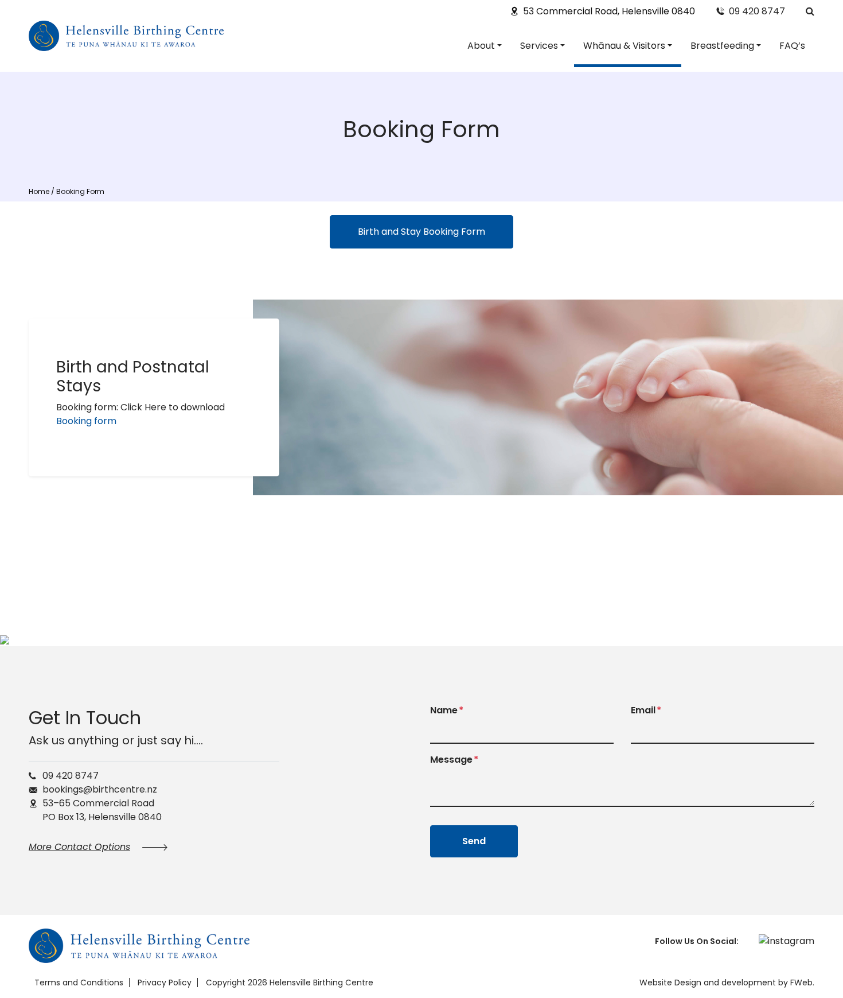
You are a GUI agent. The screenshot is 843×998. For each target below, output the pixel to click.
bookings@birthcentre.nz (99, 789)
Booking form (86, 421)
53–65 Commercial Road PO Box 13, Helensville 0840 (102, 810)
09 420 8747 (757, 11)
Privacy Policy (165, 982)
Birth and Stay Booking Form (421, 231)
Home (39, 191)
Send (474, 841)
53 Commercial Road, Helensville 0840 (609, 11)
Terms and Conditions (78, 982)
